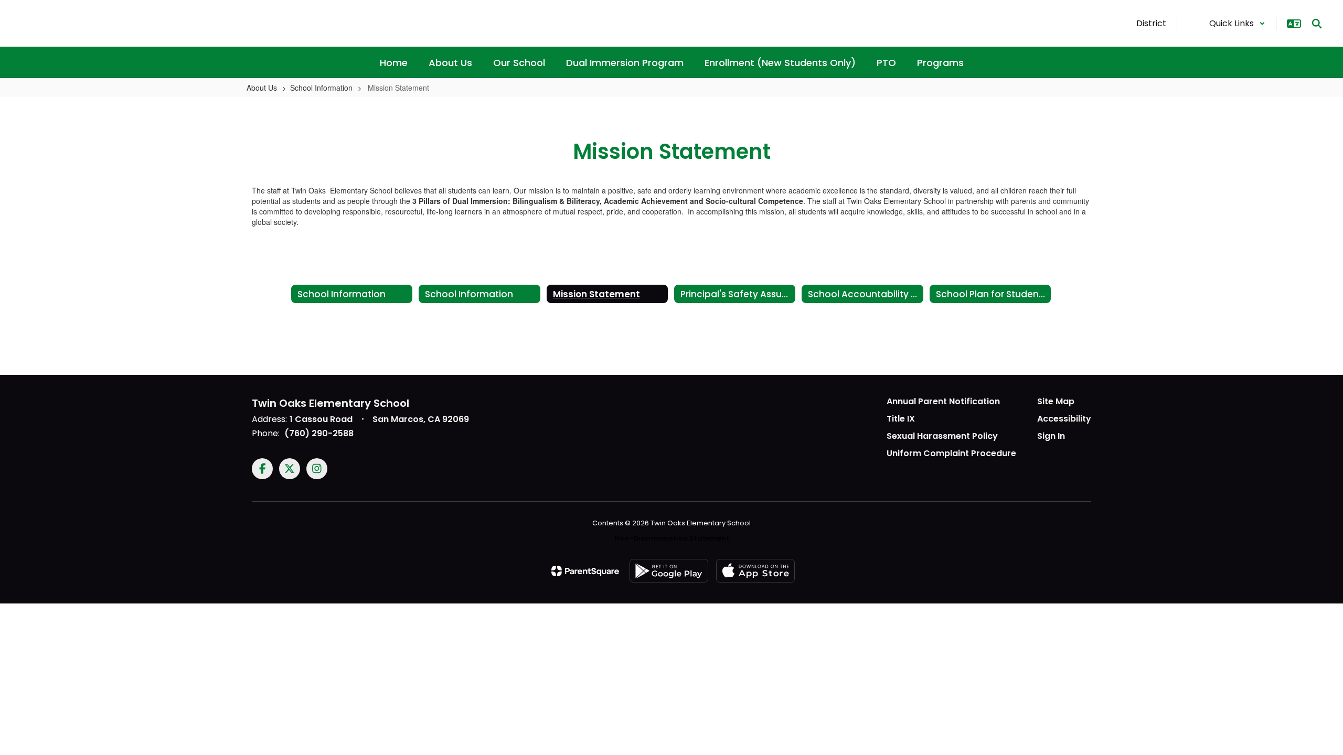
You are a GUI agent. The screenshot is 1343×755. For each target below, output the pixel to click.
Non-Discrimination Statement (671, 538)
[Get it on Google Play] (669, 571)
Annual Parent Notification (943, 401)
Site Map (1055, 401)
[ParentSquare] (585, 571)
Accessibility (1064, 419)
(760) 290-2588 (319, 433)
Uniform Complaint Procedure (951, 453)
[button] (1237, 23)
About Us (262, 87)
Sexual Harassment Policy (942, 436)
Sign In (1051, 436)
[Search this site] (1317, 23)
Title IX (901, 419)
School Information (321, 87)
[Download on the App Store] (755, 571)
